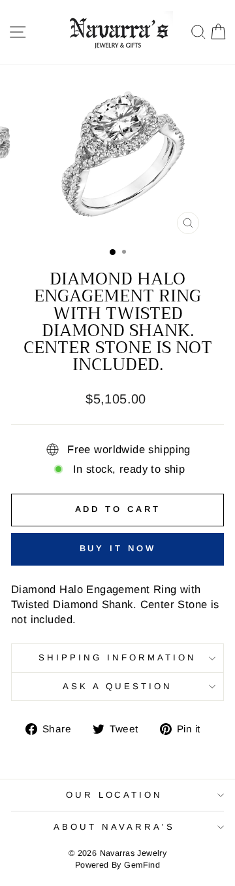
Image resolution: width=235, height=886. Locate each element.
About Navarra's (114, 827)
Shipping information (117, 657)
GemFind (142, 865)
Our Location (114, 795)
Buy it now (118, 548)
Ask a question (117, 686)
